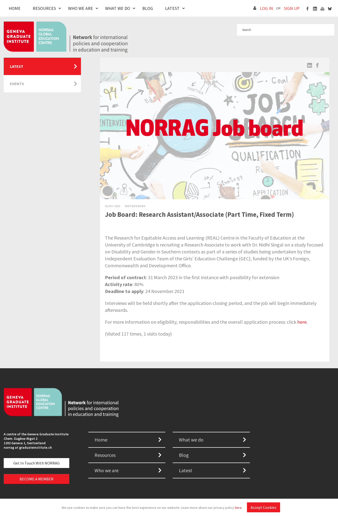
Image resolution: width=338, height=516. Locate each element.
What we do (191, 440)
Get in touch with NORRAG (36, 463)
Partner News (135, 206)
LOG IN (266, 8)
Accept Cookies (263, 507)
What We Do (117, 8)
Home (15, 8)
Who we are (107, 470)
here (238, 507)
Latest (172, 8)
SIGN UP (292, 8)
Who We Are (80, 8)
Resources (44, 8)
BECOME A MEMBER (36, 478)
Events (17, 83)
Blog (147, 8)
